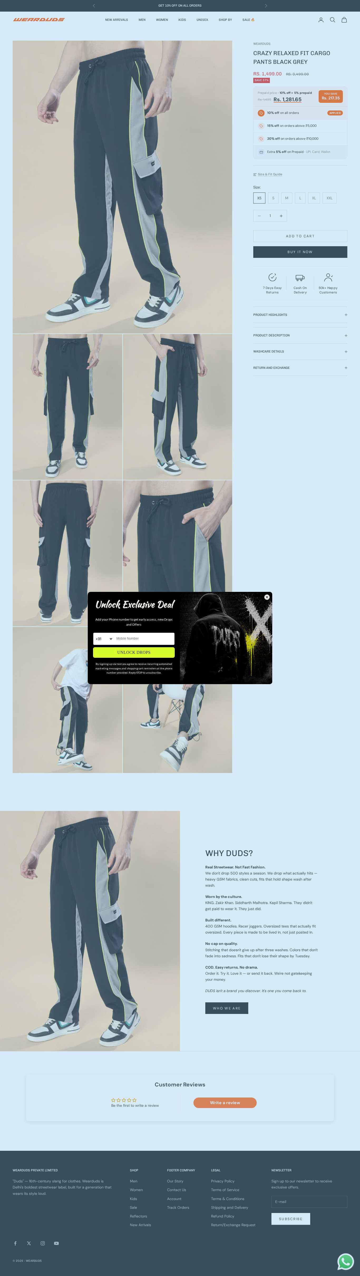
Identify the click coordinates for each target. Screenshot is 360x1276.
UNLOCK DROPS (133, 652)
